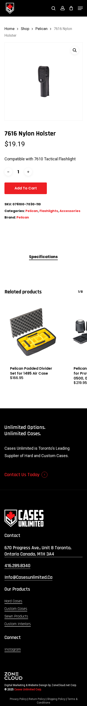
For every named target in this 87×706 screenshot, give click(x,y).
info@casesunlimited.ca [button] (28, 577)
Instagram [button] (12, 649)
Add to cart (25, 188)
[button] (80, 8)
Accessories (70, 211)
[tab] (43, 257)
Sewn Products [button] (16, 616)
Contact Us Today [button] (21, 475)
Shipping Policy (56, 699)
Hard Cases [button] (13, 601)
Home (9, 29)
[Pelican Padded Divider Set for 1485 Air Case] (33, 332)
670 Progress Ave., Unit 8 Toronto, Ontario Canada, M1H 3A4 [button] (37, 551)
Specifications (43, 256)
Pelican (41, 29)
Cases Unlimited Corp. (28, 689)
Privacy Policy (18, 699)
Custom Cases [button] (15, 608)
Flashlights (48, 211)
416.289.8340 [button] (17, 566)
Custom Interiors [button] (17, 623)
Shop (25, 29)
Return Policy (37, 699)
